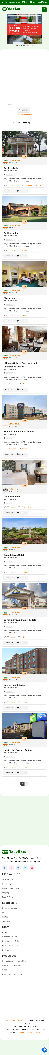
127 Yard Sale (14, 160)
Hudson (25, 572)
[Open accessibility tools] (44, 1050)
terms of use (21, 1032)
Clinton (24, 315)
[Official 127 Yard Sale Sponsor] (24, 29)
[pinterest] (18, 867)
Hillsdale (25, 384)
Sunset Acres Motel (14, 555)
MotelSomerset (15, 489)
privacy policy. (35, 1032)
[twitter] (25, 867)
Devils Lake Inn (11, 168)
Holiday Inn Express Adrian (18, 750)
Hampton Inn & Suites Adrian (19, 431)
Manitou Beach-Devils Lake (32, 185)
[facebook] (4, 867)
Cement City (26, 507)
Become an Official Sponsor (13, 1020)
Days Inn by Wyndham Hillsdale (20, 620)
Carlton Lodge (11, 233)
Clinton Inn (9, 298)
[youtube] (32, 867)
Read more (9, 191)
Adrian (24, 250)
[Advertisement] (24, 84)
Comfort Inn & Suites (14, 685)
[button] (44, 9)
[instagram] (11, 867)
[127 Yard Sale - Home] (11, 9)
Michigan (12, 185)
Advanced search (24, 114)
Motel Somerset (12, 497)
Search (25, 110)
